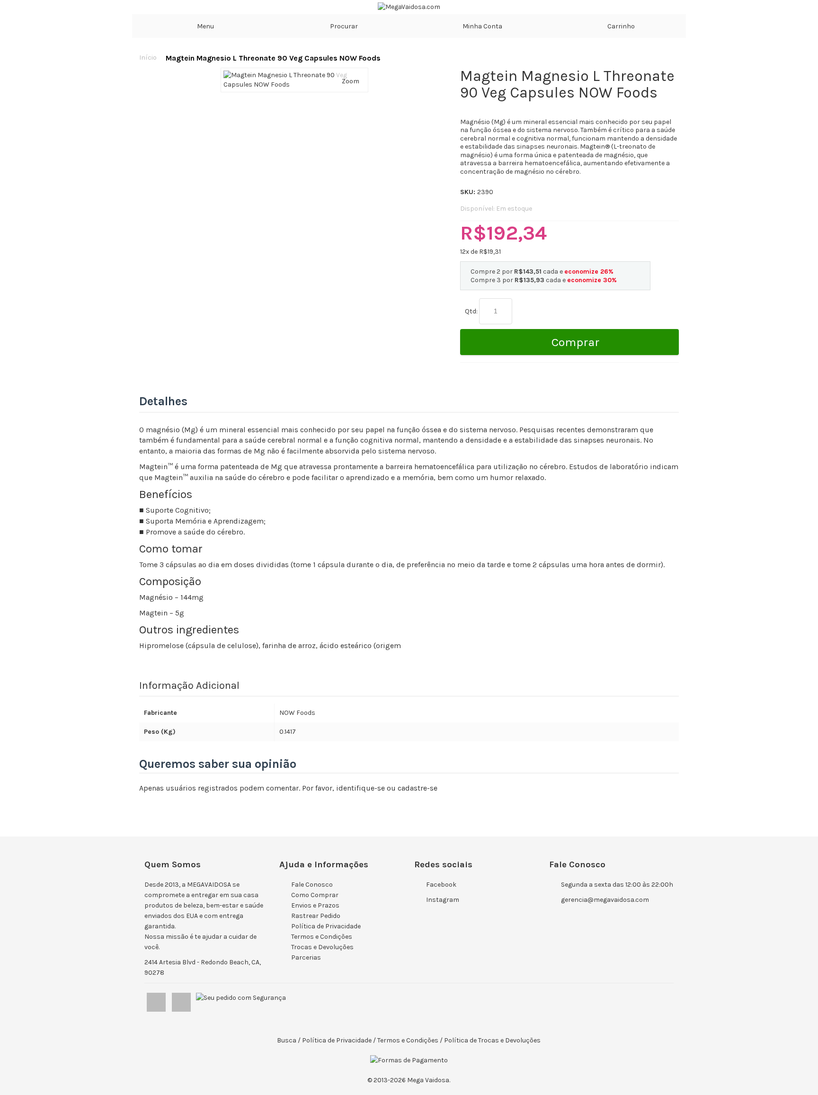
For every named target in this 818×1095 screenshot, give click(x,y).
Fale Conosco (312, 885)
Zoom (350, 81)
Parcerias (306, 957)
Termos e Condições (321, 937)
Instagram (442, 900)
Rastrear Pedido (315, 916)
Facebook (441, 885)
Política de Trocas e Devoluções (492, 1040)
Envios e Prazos (315, 905)
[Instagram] (182, 1000)
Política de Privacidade (326, 926)
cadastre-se (417, 787)
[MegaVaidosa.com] (409, 7)
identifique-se (360, 787)
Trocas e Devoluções (322, 947)
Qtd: (471, 311)
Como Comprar (314, 895)
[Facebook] (156, 1000)
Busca (286, 1040)
